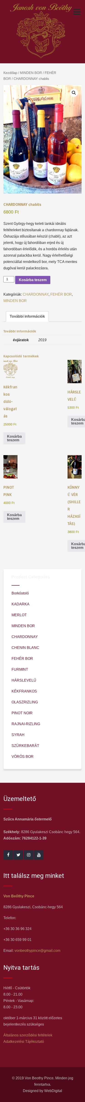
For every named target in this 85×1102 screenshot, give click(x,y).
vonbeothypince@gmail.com (37, 950)
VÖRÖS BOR (23, 756)
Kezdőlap (10, 73)
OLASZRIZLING (25, 702)
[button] (74, 93)
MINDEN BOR (31, 73)
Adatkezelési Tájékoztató (23, 1041)
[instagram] (28, 855)
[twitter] (18, 855)
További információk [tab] (27, 316)
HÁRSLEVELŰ (24, 680)
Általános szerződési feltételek (27, 1035)
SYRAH (18, 735)
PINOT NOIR (22, 713)
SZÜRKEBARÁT (25, 746)
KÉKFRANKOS (24, 691)
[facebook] (8, 855)
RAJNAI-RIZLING (26, 724)
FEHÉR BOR (61, 294)
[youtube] (39, 855)
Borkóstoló (20, 593)
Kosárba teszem (33, 280)
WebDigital (53, 1091)
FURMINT (20, 669)
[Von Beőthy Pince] (41, 60)
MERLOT (19, 615)
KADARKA (20, 604)
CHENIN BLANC (25, 648)
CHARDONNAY (36, 294)
